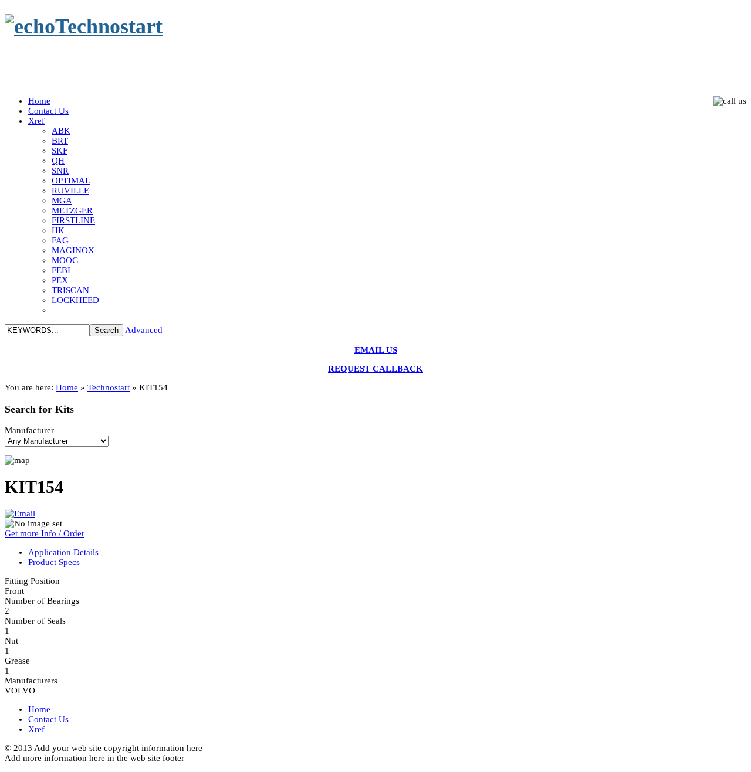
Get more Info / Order (44, 533)
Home (67, 387)
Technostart (108, 387)
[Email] (20, 513)
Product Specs (54, 562)
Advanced (144, 330)
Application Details (63, 552)
